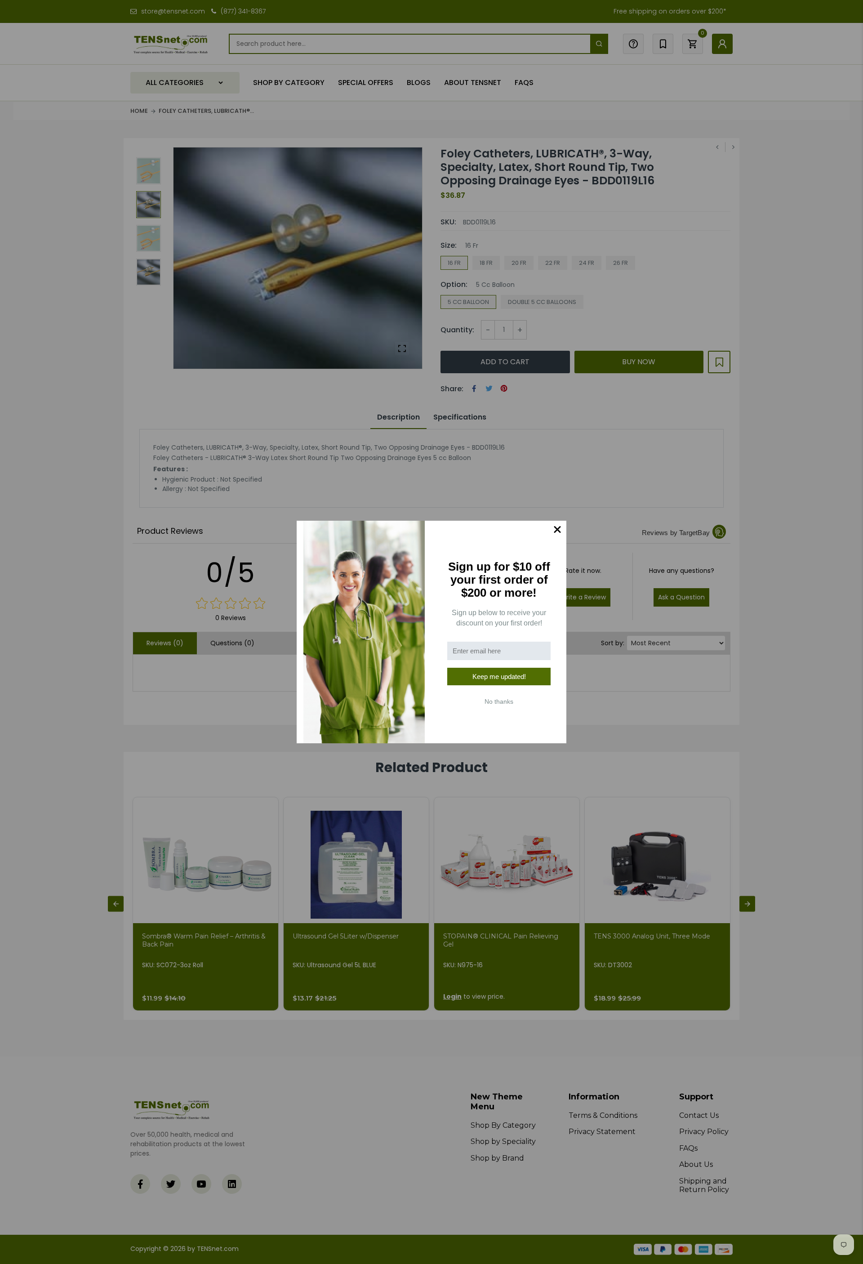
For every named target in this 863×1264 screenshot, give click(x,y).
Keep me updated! (499, 676)
